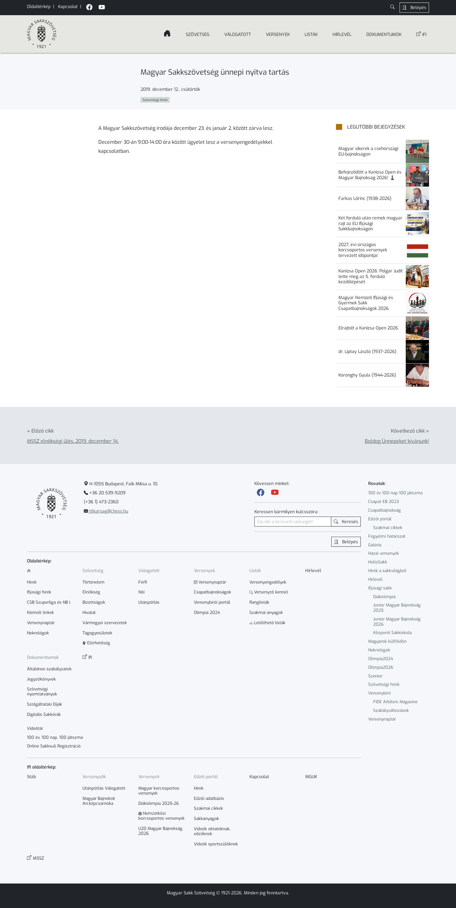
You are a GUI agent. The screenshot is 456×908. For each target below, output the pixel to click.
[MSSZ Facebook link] (89, 8)
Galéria (374, 545)
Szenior (375, 676)
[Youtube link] (275, 493)
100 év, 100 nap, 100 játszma (55, 737)
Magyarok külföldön (387, 641)
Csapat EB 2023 (383, 501)
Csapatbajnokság (384, 510)
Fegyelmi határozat (386, 536)
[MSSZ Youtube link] (101, 8)
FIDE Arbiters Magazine (395, 701)
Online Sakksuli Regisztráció (54, 746)
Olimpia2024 (380, 658)
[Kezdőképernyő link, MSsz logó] (42, 34)
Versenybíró (379, 693)
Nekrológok (379, 650)
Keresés (349, 522)
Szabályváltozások (391, 710)
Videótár (35, 728)
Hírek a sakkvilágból (387, 570)
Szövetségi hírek (384, 684)
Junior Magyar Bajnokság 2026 (397, 621)
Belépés (417, 8)
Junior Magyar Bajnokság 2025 (397, 607)
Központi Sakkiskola (392, 632)
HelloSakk (377, 562)
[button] (392, 7)
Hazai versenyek (383, 553)
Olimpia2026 (380, 667)
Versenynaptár (382, 719)
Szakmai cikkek (387, 527)
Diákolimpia (384, 596)
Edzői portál (379, 519)
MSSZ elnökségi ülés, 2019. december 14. (73, 441)
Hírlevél (375, 579)
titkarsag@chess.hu (108, 511)
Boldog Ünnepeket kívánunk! (397, 441)
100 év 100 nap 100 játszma (395, 493)
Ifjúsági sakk (380, 588)
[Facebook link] (260, 493)
